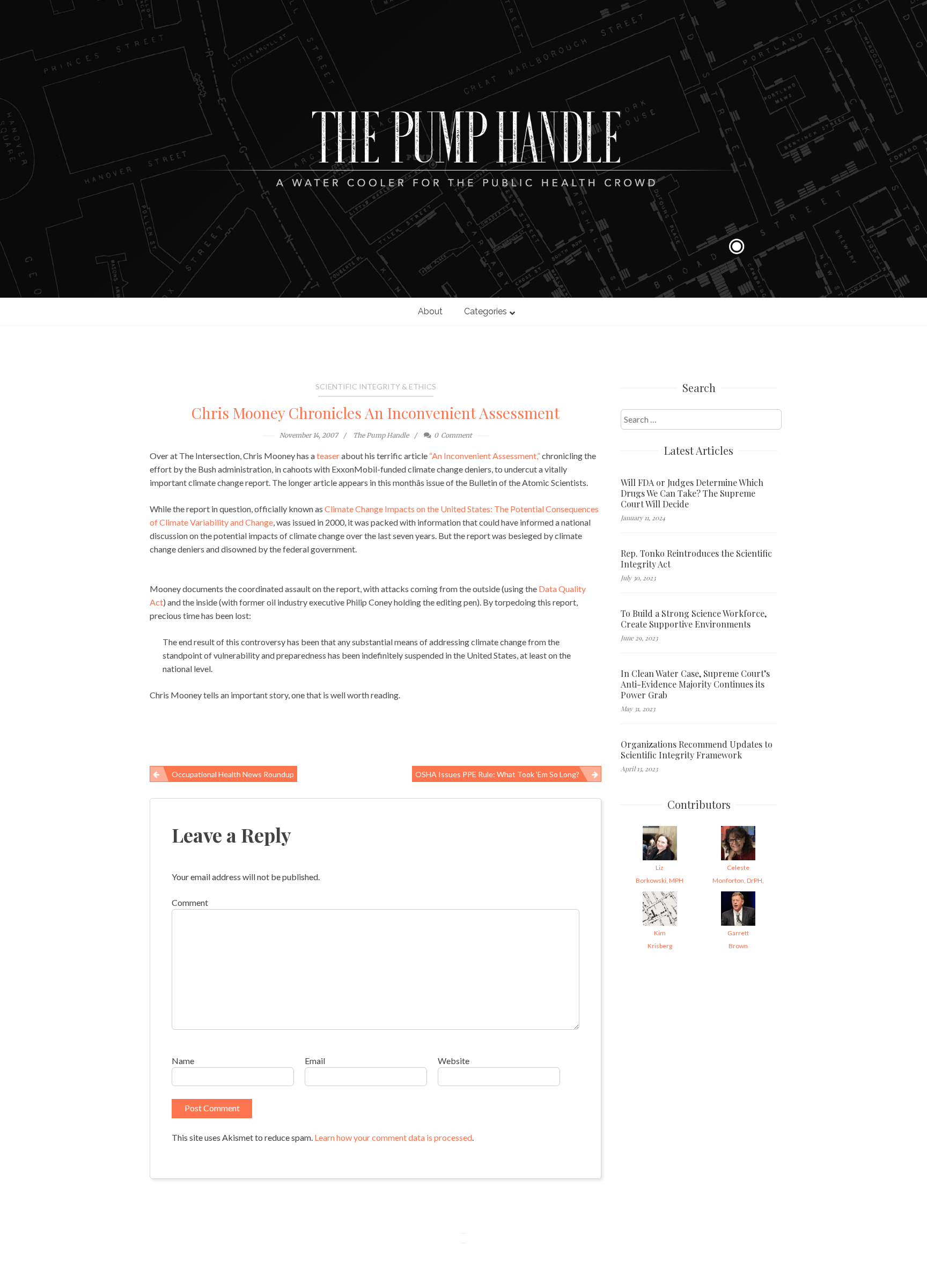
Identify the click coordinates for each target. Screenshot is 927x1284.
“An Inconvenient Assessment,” (484, 456)
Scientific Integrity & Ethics (375, 386)
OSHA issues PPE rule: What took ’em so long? (497, 774)
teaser (328, 456)
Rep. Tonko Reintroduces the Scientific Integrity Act (696, 559)
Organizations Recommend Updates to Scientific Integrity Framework (696, 750)
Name (183, 1061)
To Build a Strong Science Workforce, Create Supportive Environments (694, 619)
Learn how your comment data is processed (393, 1137)
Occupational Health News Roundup (233, 774)
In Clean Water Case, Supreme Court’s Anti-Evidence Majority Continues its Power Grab (695, 684)
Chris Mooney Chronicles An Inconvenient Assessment (376, 413)
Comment (190, 902)
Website (453, 1061)
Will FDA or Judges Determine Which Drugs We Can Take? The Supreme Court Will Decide (692, 493)
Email (315, 1061)
